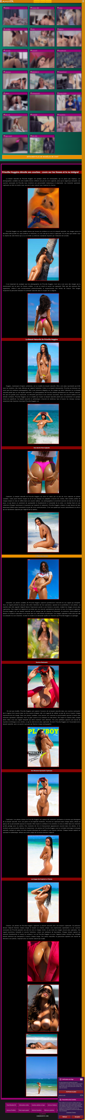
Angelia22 (34, 114)
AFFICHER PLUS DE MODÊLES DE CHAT (42, 157)
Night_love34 (8, 136)
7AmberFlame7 (63, 72)
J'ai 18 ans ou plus (71, 1091)
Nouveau (42, 1)
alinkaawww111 (36, 93)
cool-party (7, 50)
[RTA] (81, 1095)
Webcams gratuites (49, 1110)
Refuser (65, 1117)
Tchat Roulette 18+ (11, 1105)
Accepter (77, 1117)
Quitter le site (62, 1095)
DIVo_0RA (34, 136)
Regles (74, 1112)
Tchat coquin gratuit (24, 1110)
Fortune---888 (35, 8)
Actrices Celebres (52, 1105)
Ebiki (33, 29)
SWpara (7, 93)
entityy (60, 8)
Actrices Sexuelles (36, 1110)
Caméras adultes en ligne (38, 1105)
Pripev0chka (62, 114)
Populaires (37, 1)
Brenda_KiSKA (62, 93)
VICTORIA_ (8, 29)
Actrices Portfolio (11, 1110)
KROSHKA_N (35, 72)
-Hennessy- (8, 72)
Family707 (34, 50)
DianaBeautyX (62, 50)
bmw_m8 (7, 114)
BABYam (61, 29)
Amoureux (48, 1)
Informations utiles (24, 1105)
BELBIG (7, 8)
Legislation (69, 1112)
